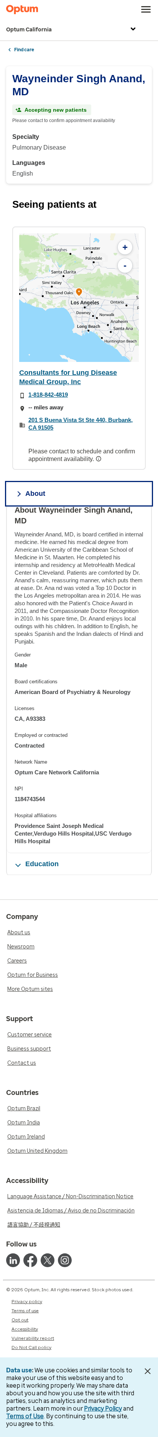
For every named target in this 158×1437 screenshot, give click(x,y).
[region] (79, 297)
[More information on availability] (99, 459)
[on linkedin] (13, 1260)
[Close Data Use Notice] (148, 1371)
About (35, 493)
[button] (79, 292)
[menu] (146, 9)
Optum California (29, 29)
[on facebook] (30, 1260)
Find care (24, 49)
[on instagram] (65, 1260)
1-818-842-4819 (48, 394)
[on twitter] (47, 1260)
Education (42, 864)
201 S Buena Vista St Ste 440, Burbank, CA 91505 (80, 424)
